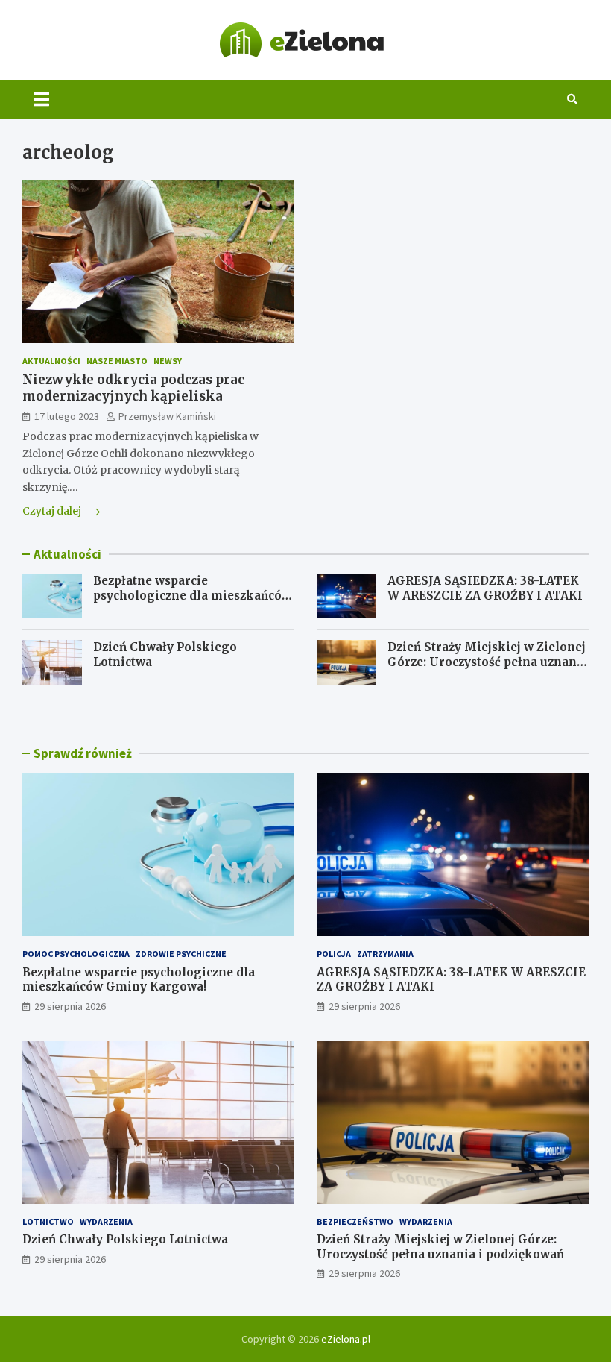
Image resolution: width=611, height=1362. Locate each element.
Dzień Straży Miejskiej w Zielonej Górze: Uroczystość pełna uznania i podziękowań (487, 661)
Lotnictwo (48, 1221)
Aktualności (51, 360)
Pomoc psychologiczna (76, 953)
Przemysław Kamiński (167, 416)
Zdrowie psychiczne (181, 953)
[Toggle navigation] (41, 99)
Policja (334, 953)
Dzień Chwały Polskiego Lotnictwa (125, 1239)
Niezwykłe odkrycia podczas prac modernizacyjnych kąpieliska (133, 387)
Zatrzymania (385, 953)
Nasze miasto (117, 360)
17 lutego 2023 (66, 416)
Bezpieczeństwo (355, 1221)
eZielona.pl (345, 1339)
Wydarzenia (106, 1221)
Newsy (167, 360)
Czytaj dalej (52, 511)
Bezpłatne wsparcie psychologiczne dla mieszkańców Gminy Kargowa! (192, 595)
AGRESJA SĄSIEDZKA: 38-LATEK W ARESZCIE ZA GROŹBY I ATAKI (485, 588)
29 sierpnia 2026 (70, 1006)
